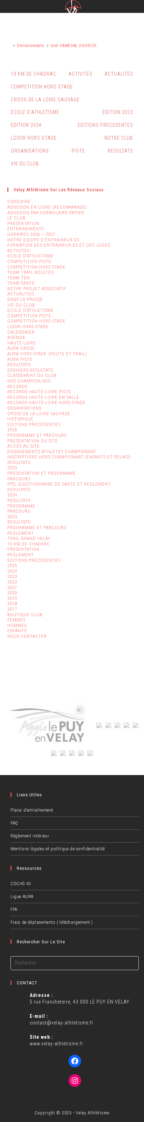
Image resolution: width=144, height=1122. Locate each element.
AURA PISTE (20, 359)
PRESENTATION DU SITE (32, 440)
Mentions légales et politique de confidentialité (57, 848)
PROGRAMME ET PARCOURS (36, 435)
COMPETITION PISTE (29, 261)
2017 (12, 609)
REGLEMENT (20, 533)
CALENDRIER (21, 332)
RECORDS (17, 386)
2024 (12, 494)
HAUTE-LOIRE (21, 343)
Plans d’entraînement (31, 810)
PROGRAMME (21, 506)
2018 (12, 603)
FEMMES (16, 619)
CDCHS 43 (20, 883)
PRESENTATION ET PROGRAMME (41, 473)
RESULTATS (120, 151)
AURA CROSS (20, 348)
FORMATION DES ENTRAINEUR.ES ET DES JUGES (58, 245)
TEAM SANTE (21, 283)
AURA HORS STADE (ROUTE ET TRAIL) (47, 353)
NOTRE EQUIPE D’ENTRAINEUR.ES (43, 239)
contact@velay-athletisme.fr (61, 1023)
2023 (12, 516)
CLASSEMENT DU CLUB (32, 375)
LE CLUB (16, 217)
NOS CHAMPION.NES (29, 381)
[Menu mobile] (138, 7)
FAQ (14, 823)
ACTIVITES (81, 74)
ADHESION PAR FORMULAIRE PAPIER (45, 212)
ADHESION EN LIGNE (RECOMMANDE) (47, 207)
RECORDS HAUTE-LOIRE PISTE (39, 391)
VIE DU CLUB (25, 164)
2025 (12, 467)
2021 (12, 587)
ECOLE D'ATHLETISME (35, 112)
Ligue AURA (22, 896)
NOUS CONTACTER (27, 636)
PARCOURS (18, 478)
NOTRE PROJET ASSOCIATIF (36, 288)
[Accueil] (9, 45)
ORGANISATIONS (30, 151)
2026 (12, 429)
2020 (12, 592)
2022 (12, 582)
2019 (12, 598)
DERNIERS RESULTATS (30, 370)
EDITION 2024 (26, 125)
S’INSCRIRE (19, 201)
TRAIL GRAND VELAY (29, 538)
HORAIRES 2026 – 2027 (31, 234)
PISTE (78, 151)
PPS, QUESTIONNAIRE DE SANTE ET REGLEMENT (59, 484)
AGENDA (16, 337)
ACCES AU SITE (23, 446)
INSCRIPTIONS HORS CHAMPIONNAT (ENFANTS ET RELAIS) (69, 456)
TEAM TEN (18, 277)
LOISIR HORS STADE (34, 138)
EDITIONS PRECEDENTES (105, 125)
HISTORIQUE (20, 418)
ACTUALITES (119, 74)
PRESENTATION (23, 223)
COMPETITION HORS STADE (42, 87)
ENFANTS (17, 630)
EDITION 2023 (117, 112)
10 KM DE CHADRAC (33, 74)
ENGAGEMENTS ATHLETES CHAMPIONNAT (51, 451)
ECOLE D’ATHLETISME (30, 255)
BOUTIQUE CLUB (25, 614)
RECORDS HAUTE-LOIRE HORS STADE (46, 402)
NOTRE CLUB (119, 138)
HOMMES (17, 625)
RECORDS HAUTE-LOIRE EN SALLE (43, 397)
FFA (13, 909)
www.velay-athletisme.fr (56, 1043)
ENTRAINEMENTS (25, 228)
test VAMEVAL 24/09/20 (73, 45)
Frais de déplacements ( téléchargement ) (51, 922)
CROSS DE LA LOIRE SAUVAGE (45, 99)
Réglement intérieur (29, 835)
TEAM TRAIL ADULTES (30, 272)
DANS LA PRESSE (25, 299)
